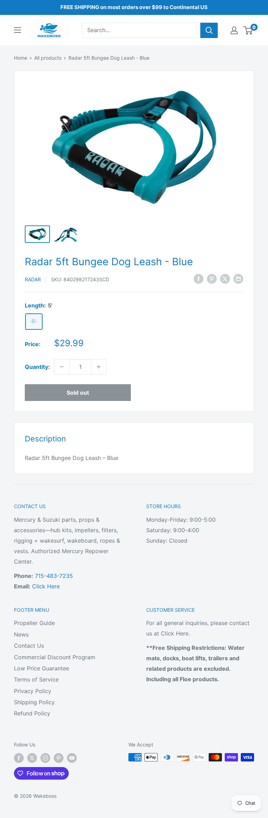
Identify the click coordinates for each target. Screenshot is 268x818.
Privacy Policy (32, 690)
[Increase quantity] (98, 366)
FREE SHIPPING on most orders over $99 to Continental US (134, 7)
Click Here (46, 586)
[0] (248, 30)
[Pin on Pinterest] (212, 279)
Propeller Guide (34, 622)
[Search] (209, 30)
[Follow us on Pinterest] (59, 758)
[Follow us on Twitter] (32, 758)
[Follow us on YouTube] (72, 758)
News (21, 634)
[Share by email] (238, 279)
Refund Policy (32, 713)
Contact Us (29, 645)
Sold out (78, 392)
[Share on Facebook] (198, 279)
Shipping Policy (34, 702)
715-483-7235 (54, 575)
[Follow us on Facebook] (19, 758)
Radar (33, 279)
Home (20, 58)
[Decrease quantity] (61, 366)
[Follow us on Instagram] (45, 758)
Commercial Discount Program (54, 657)
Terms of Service (36, 679)
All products (47, 58)
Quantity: (37, 366)
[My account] (234, 30)
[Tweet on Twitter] (225, 279)
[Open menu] (17, 30)
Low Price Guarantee (41, 668)
